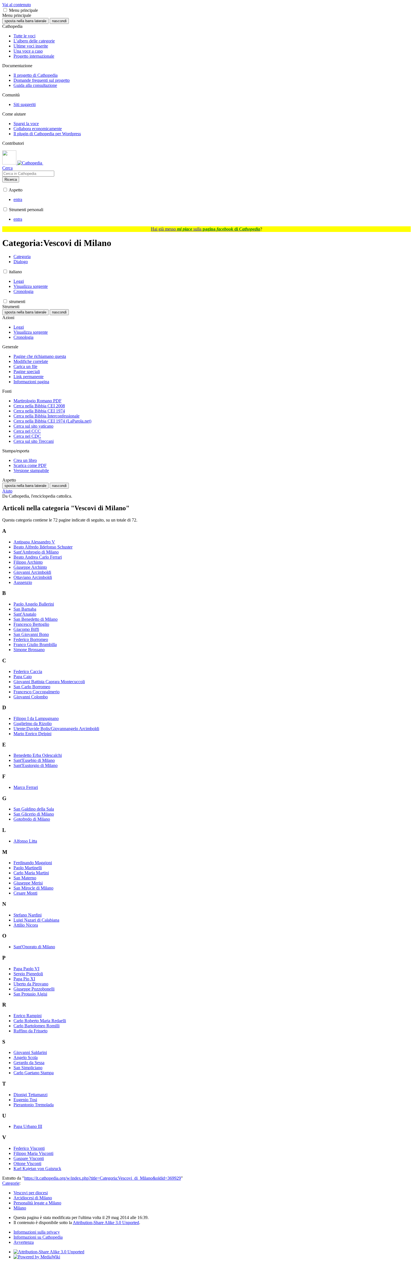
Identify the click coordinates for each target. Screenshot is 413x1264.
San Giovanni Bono (31, 634)
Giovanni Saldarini (30, 1052)
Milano (19, 1208)
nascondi (59, 21)
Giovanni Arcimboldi (32, 572)
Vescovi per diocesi (30, 1192)
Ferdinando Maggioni (32, 862)
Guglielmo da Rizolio (32, 723)
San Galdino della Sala (33, 809)
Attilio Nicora (25, 925)
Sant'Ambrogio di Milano (36, 552)
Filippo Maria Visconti (33, 1153)
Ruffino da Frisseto (30, 1030)
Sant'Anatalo (24, 614)
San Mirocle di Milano (33, 888)
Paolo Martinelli (27, 867)
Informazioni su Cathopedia (38, 1237)
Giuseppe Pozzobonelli (34, 989)
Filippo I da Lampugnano (36, 718)
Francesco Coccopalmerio (36, 691)
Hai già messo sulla (205, 229)
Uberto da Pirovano (30, 983)
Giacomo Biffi (26, 629)
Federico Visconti (29, 1148)
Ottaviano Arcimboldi (32, 577)
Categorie (10, 1183)
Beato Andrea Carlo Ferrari (37, 557)
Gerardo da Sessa (28, 1062)
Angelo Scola (25, 1057)
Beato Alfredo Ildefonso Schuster (42, 547)
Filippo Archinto (28, 562)
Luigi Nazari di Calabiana (36, 920)
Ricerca (10, 179)
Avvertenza (23, 1242)
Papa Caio (22, 676)
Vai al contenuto (16, 4)
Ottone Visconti (27, 1163)
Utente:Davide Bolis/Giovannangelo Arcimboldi (56, 728)
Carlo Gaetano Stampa (33, 1072)
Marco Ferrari (25, 787)
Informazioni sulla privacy (36, 1232)
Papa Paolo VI (26, 968)
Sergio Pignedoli (28, 973)
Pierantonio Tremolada (33, 1104)
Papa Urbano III (27, 1126)
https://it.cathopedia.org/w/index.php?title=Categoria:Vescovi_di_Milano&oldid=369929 (102, 1178)
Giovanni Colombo (30, 696)
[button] (5, 10)
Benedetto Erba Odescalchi (37, 755)
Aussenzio (22, 582)
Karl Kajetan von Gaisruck (37, 1168)
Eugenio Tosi (25, 1099)
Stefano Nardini (27, 915)
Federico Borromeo (30, 639)
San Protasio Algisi (30, 994)
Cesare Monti (25, 893)
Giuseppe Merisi (28, 883)
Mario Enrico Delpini (32, 733)
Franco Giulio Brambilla (35, 644)
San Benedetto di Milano (35, 619)
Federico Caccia (27, 671)
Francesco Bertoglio (31, 624)
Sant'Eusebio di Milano (34, 760)
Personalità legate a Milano (37, 1202)
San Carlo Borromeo (31, 686)
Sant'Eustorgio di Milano (35, 765)
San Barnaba (24, 609)
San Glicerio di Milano (33, 814)
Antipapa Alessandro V (34, 542)
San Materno (24, 877)
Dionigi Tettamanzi (30, 1094)
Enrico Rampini (27, 1015)
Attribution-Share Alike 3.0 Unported (106, 1222)
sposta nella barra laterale (25, 21)
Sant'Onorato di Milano (34, 946)
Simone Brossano (29, 649)
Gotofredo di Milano (31, 819)
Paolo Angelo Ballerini (33, 604)
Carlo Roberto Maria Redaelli (39, 1020)
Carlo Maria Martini (31, 872)
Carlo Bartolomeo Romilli (36, 1025)
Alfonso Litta (25, 841)
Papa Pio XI (24, 978)
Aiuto (7, 491)
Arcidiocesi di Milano (32, 1197)
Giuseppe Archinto (30, 567)
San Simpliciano (27, 1067)
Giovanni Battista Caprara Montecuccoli (49, 681)
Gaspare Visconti (28, 1158)
